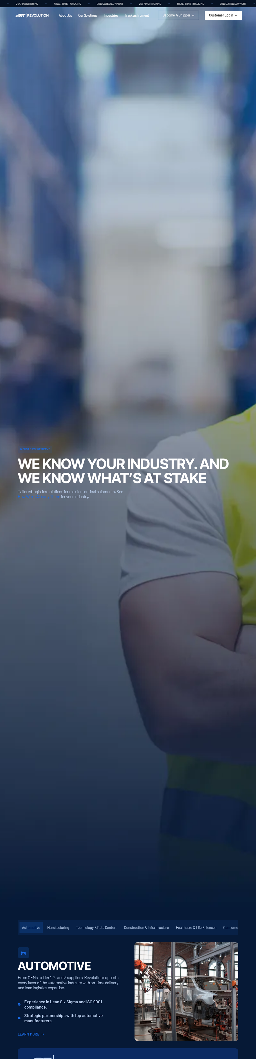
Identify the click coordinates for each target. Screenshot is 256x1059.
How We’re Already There (39, 496)
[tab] (31, 927)
